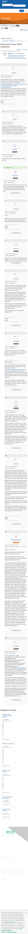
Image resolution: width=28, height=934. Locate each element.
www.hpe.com (17, 871)
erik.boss (5, 774)
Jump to (22, 49)
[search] (11, 5)
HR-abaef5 (16, 341)
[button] (26, 912)
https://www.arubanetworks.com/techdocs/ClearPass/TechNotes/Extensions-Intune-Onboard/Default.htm (14, 85)
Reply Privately (8, 77)
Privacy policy (5, 889)
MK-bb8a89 (6, 719)
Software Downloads (6, 906)
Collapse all (12, 40)
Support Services (5, 900)
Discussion (15, 25)
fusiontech (6, 813)
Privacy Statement (9, 922)
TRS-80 (15, 119)
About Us (4, 881)
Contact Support (5, 902)
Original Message (16, 192)
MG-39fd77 (16, 646)
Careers (3, 883)
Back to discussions (6, 38)
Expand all (5, 40)
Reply (3, 77)
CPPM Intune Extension (8, 743)
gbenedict (14, 149)
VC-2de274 (6, 746)
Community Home (5, 25)
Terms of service (5, 891)
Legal (3, 893)
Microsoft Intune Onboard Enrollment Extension (7, 716)
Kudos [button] (25, 64)
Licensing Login (5, 908)
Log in (21, 10)
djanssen (14, 72)
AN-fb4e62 (6, 800)
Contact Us (4, 885)
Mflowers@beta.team (16, 539)
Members (4, 28)
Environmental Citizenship (7, 887)
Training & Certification (7, 904)
